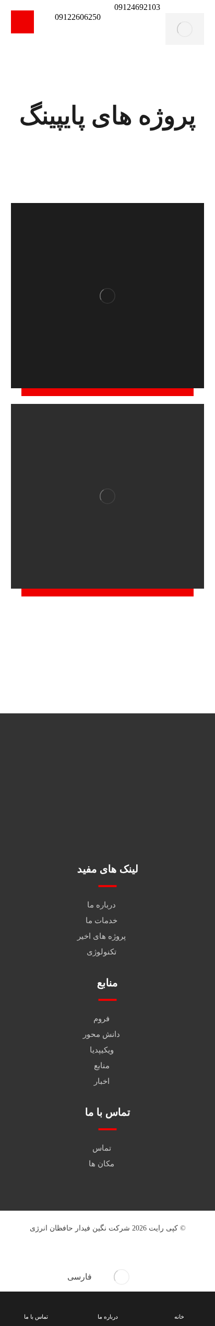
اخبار (102, 1081)
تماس (101, 1148)
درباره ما (101, 905)
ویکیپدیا (102, 1050)
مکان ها (101, 1164)
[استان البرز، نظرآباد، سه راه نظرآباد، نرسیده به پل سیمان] (144, 813)
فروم (101, 1018)
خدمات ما (101, 920)
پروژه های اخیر (101, 936)
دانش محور (101, 1034)
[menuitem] (107, 1277)
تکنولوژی (101, 952)
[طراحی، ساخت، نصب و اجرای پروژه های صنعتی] (184, 29)
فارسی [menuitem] (79, 1276)
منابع (102, 1065)
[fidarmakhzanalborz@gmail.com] (144, 784)
